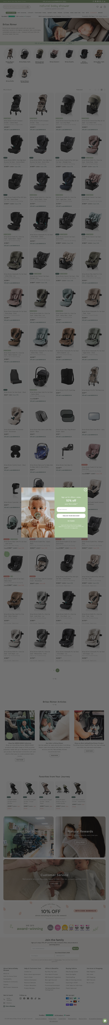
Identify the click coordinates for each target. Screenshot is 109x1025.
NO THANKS (71, 521)
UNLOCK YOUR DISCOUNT (71, 516)
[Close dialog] (85, 489)
